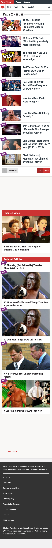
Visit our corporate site (38, 469)
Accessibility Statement (12, 504)
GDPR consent (8, 520)
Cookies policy (8, 499)
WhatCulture (12, 451)
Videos (18, 2)
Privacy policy (8, 493)
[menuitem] (7, 2)
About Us (6, 477)
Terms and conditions (11, 488)
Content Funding (9, 509)
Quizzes (27, 2)
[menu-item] (9, 7)
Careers (6, 515)
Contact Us (7, 483)
